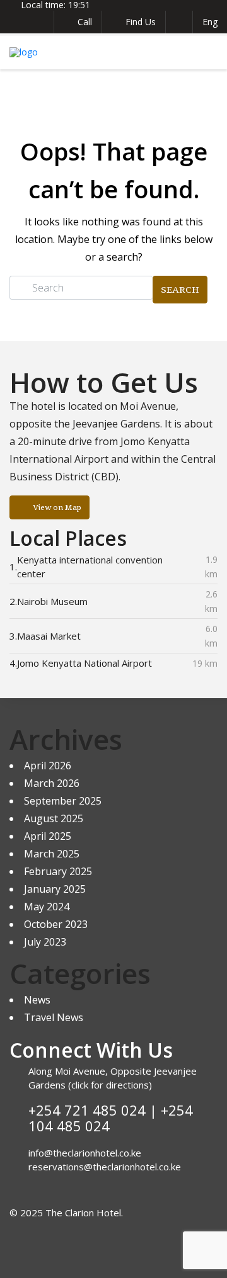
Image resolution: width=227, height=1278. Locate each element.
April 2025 (47, 836)
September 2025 (63, 801)
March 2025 (51, 854)
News (37, 1000)
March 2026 (51, 783)
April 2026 (47, 765)
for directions (118, 1084)
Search (180, 289)
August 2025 (53, 818)
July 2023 (45, 942)
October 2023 (56, 924)
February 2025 (58, 871)
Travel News (53, 1017)
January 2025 (55, 889)
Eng (210, 22)
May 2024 (46, 906)
